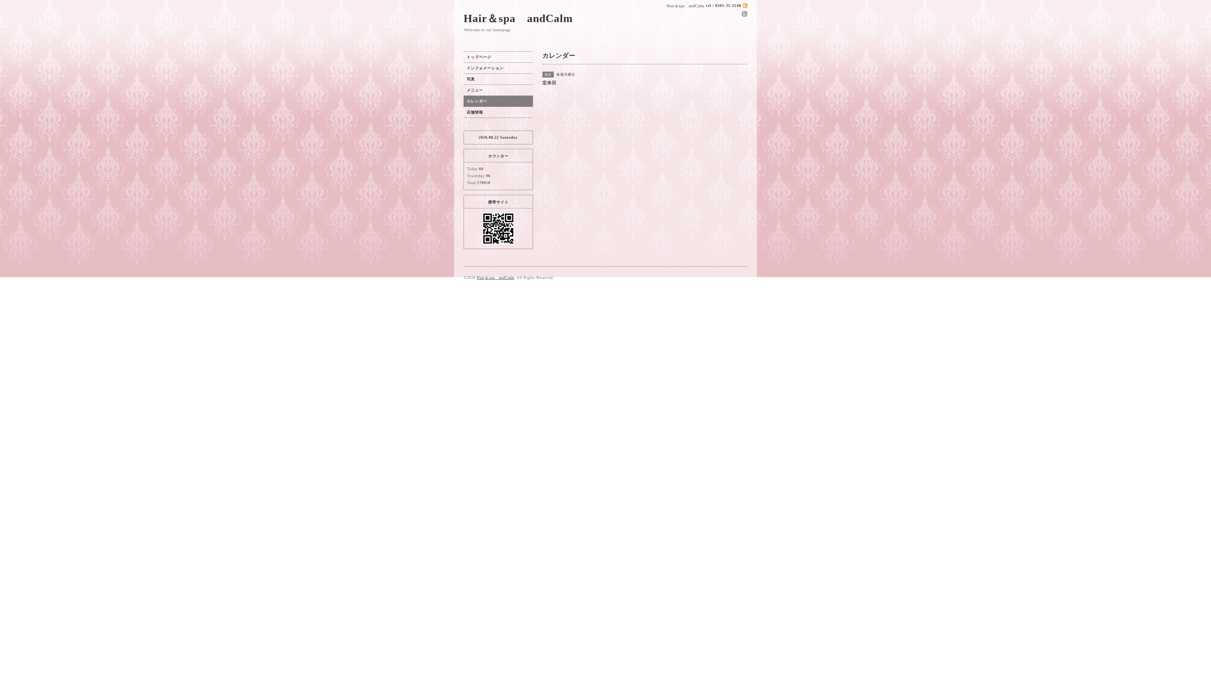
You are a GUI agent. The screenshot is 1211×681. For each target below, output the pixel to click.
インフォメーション (485, 68)
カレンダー (477, 101)
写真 (471, 79)
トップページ (479, 57)
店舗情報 (475, 112)
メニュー (475, 90)
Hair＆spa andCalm (518, 18)
